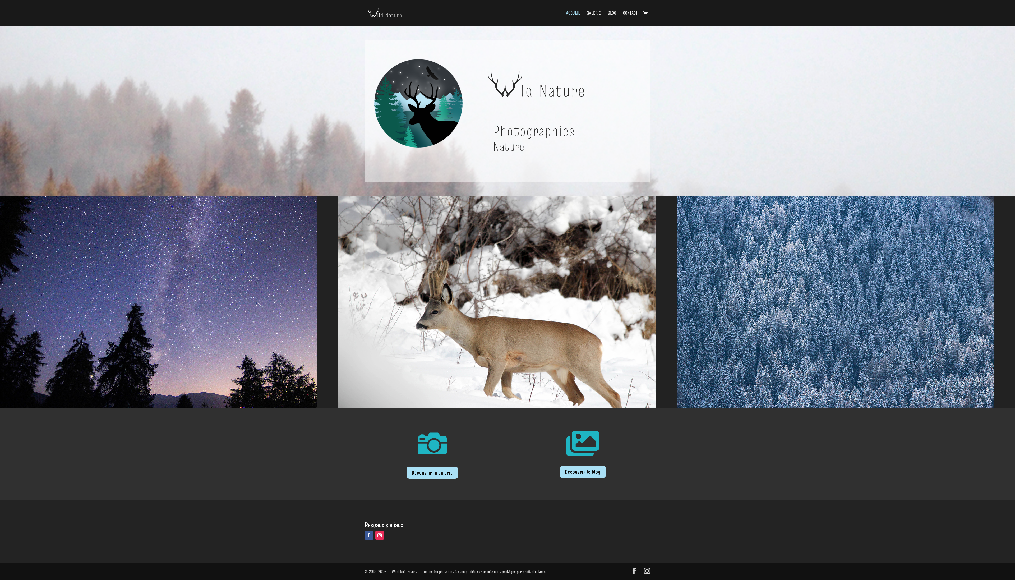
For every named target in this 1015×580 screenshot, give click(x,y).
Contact (630, 13)
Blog (612, 13)
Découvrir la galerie (432, 472)
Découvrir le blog (583, 472)
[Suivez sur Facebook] (369, 535)
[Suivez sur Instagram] (379, 535)
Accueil (573, 13)
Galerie (594, 13)
